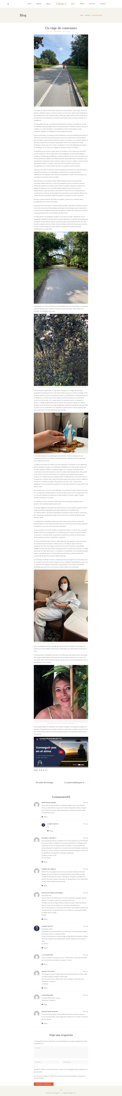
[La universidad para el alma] (75, 782)
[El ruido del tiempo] (47, 782)
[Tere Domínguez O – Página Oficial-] (61, 4)
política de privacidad (70, 1076)
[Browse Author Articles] (48, 31)
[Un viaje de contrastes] (51, 31)
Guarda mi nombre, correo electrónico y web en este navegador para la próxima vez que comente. (60, 1070)
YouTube (61, 1089)
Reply (45, 817)
